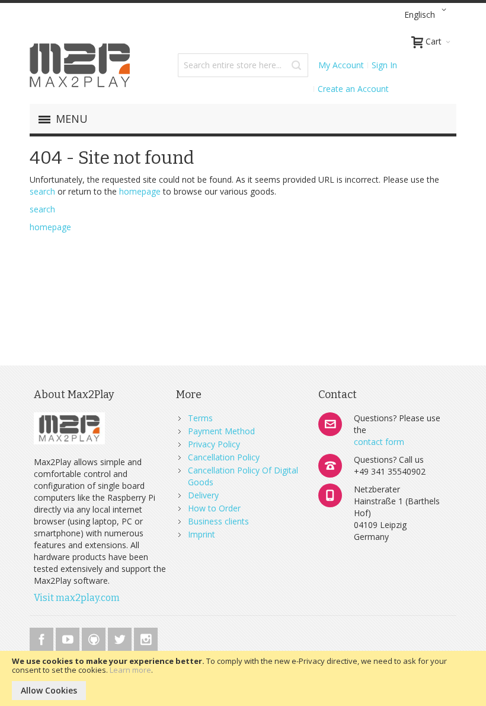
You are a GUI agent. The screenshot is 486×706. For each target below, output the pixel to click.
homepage (140, 191)
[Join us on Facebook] (43, 637)
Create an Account (353, 88)
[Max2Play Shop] (80, 65)
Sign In (384, 65)
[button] (427, 15)
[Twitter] (121, 637)
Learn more (130, 669)
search (42, 191)
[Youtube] (69, 637)
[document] (243, 678)
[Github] (95, 637)
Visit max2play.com (77, 597)
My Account (341, 65)
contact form (379, 441)
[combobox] (243, 65)
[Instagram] (146, 637)
